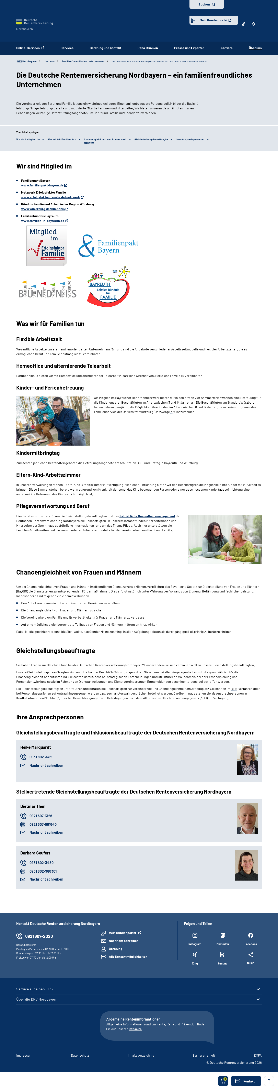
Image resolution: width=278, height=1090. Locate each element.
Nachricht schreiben (46, 765)
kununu (223, 963)
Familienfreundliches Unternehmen (83, 61)
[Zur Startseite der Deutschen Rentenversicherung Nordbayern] (34, 25)
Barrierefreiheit (204, 1055)
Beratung (115, 948)
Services (67, 48)
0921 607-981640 (43, 824)
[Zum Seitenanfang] (269, 1081)
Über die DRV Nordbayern (36, 999)
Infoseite (135, 1029)
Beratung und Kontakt (105, 48)
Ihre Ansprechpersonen (190, 139)
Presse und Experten (189, 48)
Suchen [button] (204, 4)
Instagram (194, 944)
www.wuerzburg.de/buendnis (43, 209)
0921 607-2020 (39, 936)
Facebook (251, 944)
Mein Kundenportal (213, 20)
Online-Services (28, 48)
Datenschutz (80, 1055)
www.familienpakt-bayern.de (42, 185)
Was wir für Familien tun (62, 139)
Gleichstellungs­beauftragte (151, 139)
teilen (250, 962)
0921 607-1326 (41, 816)
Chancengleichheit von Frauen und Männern (105, 141)
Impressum (24, 1055)
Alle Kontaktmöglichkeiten (128, 956)
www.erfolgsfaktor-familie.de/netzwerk (50, 197)
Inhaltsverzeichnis (141, 1055)
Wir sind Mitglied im (28, 139)
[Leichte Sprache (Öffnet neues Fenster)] (254, 23)
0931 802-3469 (42, 757)
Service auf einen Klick (34, 989)
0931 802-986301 (43, 871)
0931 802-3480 (42, 862)
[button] (246, 1081)
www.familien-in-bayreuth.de (42, 220)
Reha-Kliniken (148, 48)
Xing (195, 963)
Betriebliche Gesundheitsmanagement (147, 516)
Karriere (227, 48)
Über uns (255, 48)
